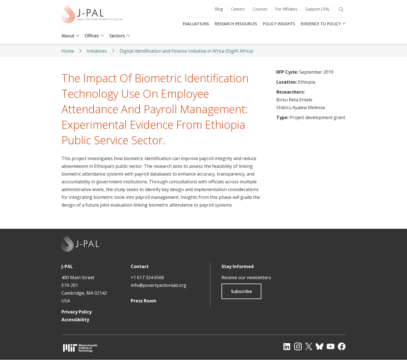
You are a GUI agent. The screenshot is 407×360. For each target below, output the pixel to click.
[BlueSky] (319, 346)
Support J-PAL (317, 9)
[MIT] (80, 348)
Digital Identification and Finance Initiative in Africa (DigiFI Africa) (186, 51)
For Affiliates (286, 9)
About (67, 35)
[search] (341, 9)
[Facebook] (342, 346)
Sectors (117, 35)
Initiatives (97, 51)
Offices (92, 35)
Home (67, 51)
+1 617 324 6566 (147, 277)
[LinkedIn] (287, 346)
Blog (219, 9)
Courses (260, 9)
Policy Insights (279, 23)
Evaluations (196, 23)
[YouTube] (330, 346)
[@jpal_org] (298, 346)
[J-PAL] (91, 15)
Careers (238, 9)
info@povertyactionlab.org (158, 285)
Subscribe (241, 291)
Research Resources (236, 23)
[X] (308, 346)
